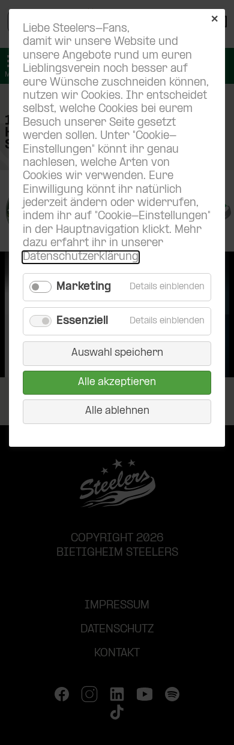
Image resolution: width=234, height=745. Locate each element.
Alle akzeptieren (117, 382)
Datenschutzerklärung (81, 257)
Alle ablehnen (117, 411)
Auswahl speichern (117, 353)
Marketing (83, 287)
